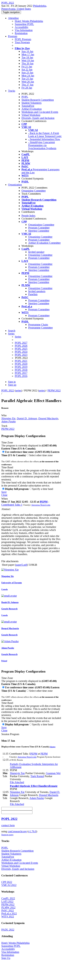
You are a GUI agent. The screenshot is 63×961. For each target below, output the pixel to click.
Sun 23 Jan (27, 72)
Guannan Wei (53, 773)
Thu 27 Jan (27, 84)
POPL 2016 (21, 376)
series (18, 390)
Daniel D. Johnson (27, 418)
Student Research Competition (38, 99)
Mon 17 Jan (28, 54)
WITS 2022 (7, 916)
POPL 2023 (21, 354)
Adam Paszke (8, 421)
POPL (25, 96)
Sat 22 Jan (27, 69)
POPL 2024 (21, 351)
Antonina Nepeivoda (40, 505)
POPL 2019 (21, 367)
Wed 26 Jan (28, 81)
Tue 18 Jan (27, 57)
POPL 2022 (7, 390)
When (4, 498)
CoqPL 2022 (8, 898)
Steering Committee (38, 230)
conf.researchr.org (17, 831)
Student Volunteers (31, 102)
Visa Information (24, 30)
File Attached (17, 782)
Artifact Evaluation (32, 108)
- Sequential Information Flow (44, 139)
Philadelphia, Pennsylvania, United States (24, 7)
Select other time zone (41, 455)
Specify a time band (42, 488)
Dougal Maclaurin (48, 418)
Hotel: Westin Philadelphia (29, 21)
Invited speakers (36, 291)
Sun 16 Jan (27, 51)
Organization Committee (41, 224)
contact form (8, 825)
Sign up (12, 384)
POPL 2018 (21, 370)
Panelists (32, 294)
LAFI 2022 (7, 901)
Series (18, 336)
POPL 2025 (21, 348)
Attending (13, 18)
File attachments (9, 561)
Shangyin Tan (17, 773)
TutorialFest (28, 105)
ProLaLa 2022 (9, 913)
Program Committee (39, 227)
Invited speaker (36, 251)
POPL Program (23, 39)
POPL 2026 (21, 345)
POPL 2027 (21, 342)
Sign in (12, 381)
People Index (28, 215)
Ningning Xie (8, 418)
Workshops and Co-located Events (40, 112)
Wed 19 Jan (28, 60)
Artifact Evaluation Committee (44, 242)
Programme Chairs (38, 324)
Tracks (11, 90)
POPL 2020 (21, 363)
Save (4, 492)
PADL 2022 (7, 929)
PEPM (44, 501)
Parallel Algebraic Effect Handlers (33, 786)
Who (4, 415)
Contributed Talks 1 (11, 504)
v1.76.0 (32, 831)
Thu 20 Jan (27, 63)
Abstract (5, 509)
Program (12, 36)
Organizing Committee (34, 190)
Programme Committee (40, 327)
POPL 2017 (21, 373)
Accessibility (21, 27)
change (52, 747)
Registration (21, 33)
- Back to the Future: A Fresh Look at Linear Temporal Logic (45, 135)
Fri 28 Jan (27, 87)
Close (4, 495)
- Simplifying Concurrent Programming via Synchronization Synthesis (42, 145)
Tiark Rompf (37, 776)
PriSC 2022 (7, 910)
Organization (15, 184)
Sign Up (5, 958)
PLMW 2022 (8, 907)
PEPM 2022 (54, 390)
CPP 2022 (6, 882)
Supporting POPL (24, 24)
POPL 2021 (21, 360)
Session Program (10, 734)
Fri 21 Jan (27, 66)
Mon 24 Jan (28, 75)
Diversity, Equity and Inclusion (38, 118)
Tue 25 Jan (27, 78)
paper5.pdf (21, 564)
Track (4, 425)
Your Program (22, 42)
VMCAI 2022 (8, 885)
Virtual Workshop (31, 115)
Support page (7, 834)
